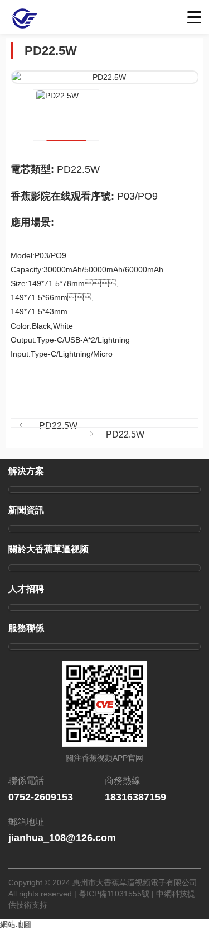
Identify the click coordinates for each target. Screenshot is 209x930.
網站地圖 (15, 924)
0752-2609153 (40, 797)
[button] (19, 135)
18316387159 (135, 797)
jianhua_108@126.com (62, 837)
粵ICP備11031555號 (114, 893)
